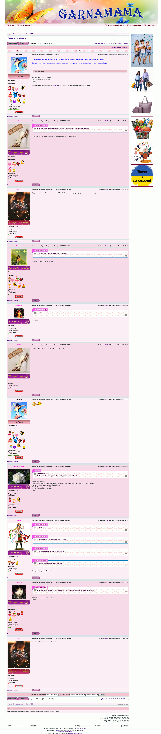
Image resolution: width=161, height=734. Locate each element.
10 (16, 325)
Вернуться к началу (12, 116)
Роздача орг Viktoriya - (17, 38)
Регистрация (24, 25)
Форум (9, 34)
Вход (11, 25)
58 (16, 271)
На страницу (98, 43)
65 (121, 43)
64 (119, 43)
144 (17, 226)
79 (16, 675)
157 (17, 490)
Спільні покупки (18, 34)
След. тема (123, 47)
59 (109, 43)
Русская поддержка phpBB (65, 731)
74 (124, 43)
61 (113, 43)
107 (17, 556)
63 (117, 43)
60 (111, 43)
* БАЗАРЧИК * (29, 34)
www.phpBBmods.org (75, 733)
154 (17, 380)
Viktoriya (55, 85)
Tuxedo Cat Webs (81, 728)
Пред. (104, 43)
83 (16, 156)
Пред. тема (115, 47)
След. (127, 43)
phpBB (57, 730)
